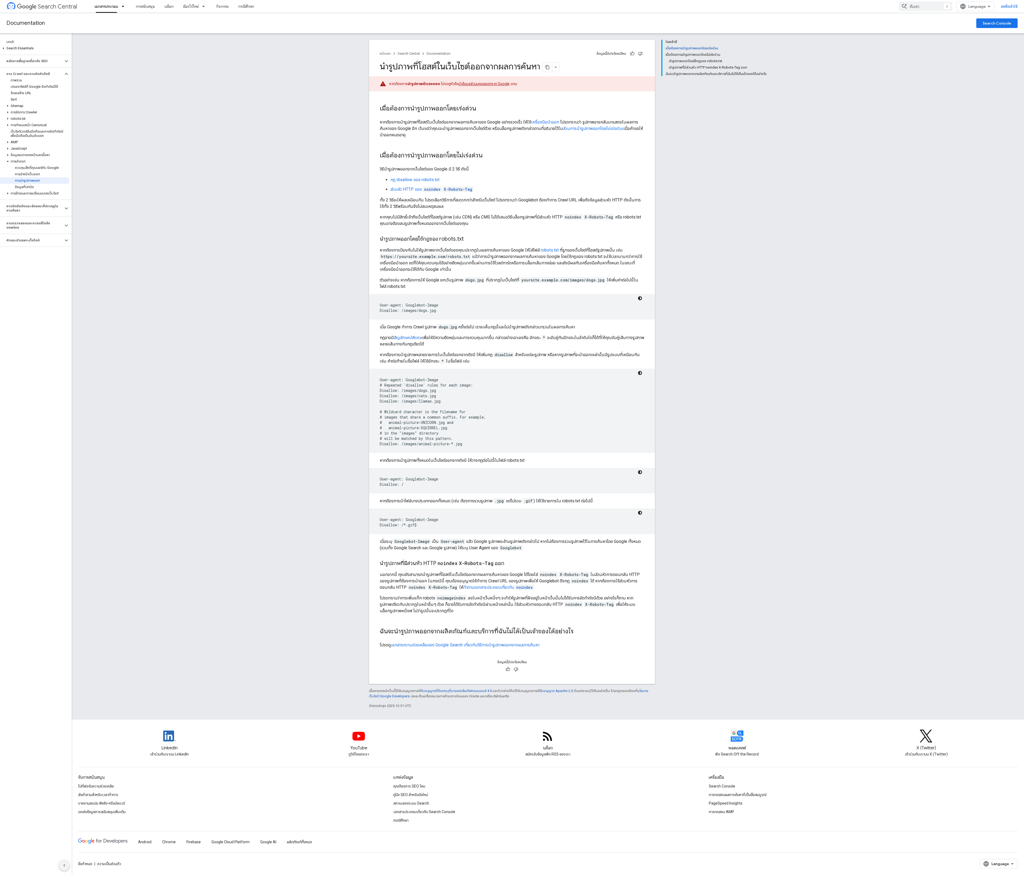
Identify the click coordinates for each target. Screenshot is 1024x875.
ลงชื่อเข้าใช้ (1009, 6)
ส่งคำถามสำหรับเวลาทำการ (98, 795)
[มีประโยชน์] (632, 54)
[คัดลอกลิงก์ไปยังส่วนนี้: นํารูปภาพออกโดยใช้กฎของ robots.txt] (469, 239)
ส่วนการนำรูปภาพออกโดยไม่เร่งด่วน (593, 128)
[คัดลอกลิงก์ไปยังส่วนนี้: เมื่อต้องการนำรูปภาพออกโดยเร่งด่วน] (481, 109)
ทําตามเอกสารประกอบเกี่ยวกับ (498, 587)
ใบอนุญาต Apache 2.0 (557, 691)
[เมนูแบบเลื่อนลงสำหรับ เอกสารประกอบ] (124, 6)
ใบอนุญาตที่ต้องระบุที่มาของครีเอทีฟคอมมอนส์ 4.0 (457, 691)
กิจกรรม (222, 6)
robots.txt (550, 250)
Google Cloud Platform (230, 842)
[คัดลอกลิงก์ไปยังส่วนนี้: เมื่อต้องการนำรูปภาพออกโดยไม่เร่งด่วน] (488, 156)
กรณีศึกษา (246, 6)
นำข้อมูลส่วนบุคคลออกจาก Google (484, 84)
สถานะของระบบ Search (411, 803)
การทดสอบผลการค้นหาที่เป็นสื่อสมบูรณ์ (737, 795)
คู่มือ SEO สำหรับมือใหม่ (410, 795)
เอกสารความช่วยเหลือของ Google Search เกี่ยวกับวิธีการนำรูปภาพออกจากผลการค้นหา (465, 644)
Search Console (997, 23)
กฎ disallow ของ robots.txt (414, 179)
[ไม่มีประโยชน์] (640, 54)
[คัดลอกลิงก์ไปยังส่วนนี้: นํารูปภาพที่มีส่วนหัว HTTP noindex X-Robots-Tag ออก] (511, 563)
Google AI (268, 842)
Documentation (25, 23)
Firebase (193, 842)
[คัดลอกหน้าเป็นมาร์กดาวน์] (547, 67)
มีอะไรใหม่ (191, 6)
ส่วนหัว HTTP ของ (431, 189)
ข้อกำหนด (85, 864)
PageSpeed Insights (725, 803)
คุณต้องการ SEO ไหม (409, 786)
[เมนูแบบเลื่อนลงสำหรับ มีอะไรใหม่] (205, 6)
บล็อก (169, 6)
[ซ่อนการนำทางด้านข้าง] (64, 865)
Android (144, 842)
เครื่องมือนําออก (545, 122)
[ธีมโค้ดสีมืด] (640, 298)
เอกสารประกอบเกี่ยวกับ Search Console (424, 812)
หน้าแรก (385, 53)
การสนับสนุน (145, 6)
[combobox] (925, 6)
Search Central (57, 6)
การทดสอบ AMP (721, 812)
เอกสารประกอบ (106, 6)
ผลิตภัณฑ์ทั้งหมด (299, 842)
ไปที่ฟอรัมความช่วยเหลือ (96, 786)
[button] (35, 48)
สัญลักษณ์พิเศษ (408, 337)
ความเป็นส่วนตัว (109, 864)
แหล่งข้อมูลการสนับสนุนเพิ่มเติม (102, 812)
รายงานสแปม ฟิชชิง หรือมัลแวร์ (101, 803)
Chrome (169, 842)
